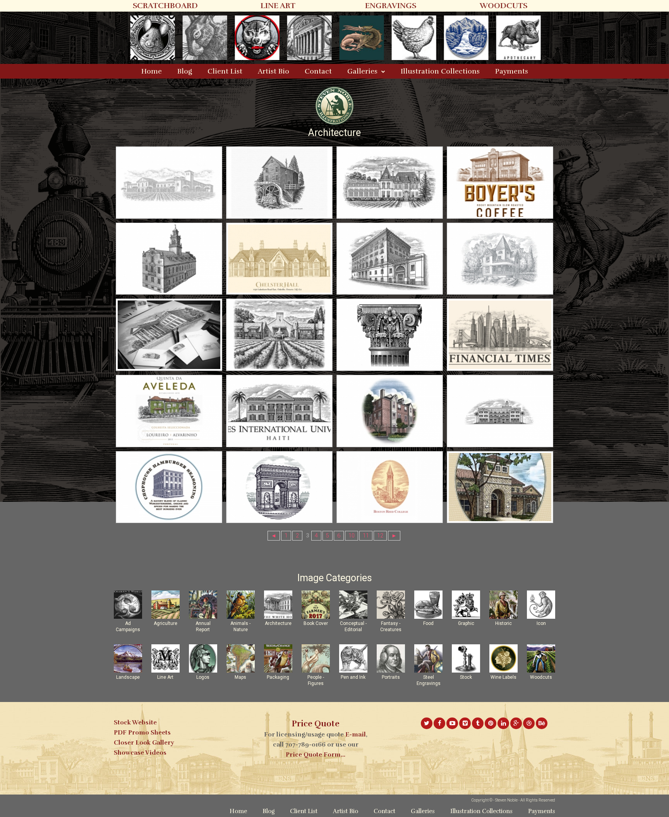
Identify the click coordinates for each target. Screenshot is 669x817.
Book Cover (316, 623)
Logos (202, 677)
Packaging (278, 677)
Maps (240, 677)
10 (351, 535)
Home (151, 71)
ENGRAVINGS (390, 5)
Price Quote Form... (315, 755)
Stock (466, 677)
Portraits (391, 677)
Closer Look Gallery (144, 743)
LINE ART (278, 5)
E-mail (355, 734)
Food (428, 623)
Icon (541, 623)
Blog (184, 71)
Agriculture (165, 623)
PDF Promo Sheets (142, 732)
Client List (225, 71)
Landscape (128, 677)
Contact (318, 71)
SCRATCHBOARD (165, 5)
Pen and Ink (353, 677)
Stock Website (135, 722)
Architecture (278, 623)
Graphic (466, 623)
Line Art (165, 677)
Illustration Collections (440, 71)
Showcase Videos (140, 753)
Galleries (362, 71)
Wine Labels (503, 677)
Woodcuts (541, 677)
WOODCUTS (503, 5)
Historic (503, 623)
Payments (511, 71)
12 (380, 535)
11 (366, 535)
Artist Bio (273, 71)
